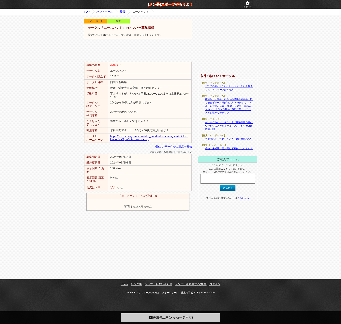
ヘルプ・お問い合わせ (158, 284)
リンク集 (136, 284)
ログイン (247, 4)
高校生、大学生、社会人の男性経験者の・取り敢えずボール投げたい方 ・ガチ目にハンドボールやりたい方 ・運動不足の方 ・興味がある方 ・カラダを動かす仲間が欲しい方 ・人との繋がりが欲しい (229, 106)
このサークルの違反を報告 (173, 146)
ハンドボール (104, 11)
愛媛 (123, 11)
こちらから (243, 198)
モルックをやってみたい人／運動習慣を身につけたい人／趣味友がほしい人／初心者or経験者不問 (229, 126)
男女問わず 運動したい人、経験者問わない (229, 138)
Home (124, 284)
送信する (227, 188)
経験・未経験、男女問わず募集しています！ (229, 148)
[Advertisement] (138, 51)
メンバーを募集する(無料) (191, 284)
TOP (87, 11)
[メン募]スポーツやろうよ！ (170, 4)
